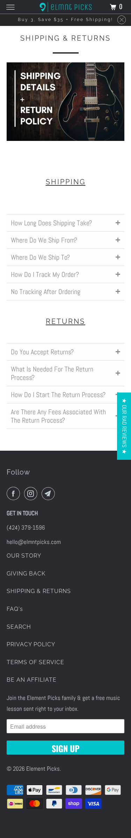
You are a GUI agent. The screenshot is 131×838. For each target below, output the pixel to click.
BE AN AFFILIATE (32, 679)
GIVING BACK (26, 573)
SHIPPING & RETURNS (39, 591)
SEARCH (19, 627)
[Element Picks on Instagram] (32, 493)
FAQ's (15, 609)
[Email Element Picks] (50, 493)
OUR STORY (24, 555)
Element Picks (43, 768)
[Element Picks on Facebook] (15, 493)
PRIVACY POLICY (31, 644)
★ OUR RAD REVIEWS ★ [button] (124, 426)
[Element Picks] (66, 7)
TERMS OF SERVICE (35, 662)
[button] (65, 222)
